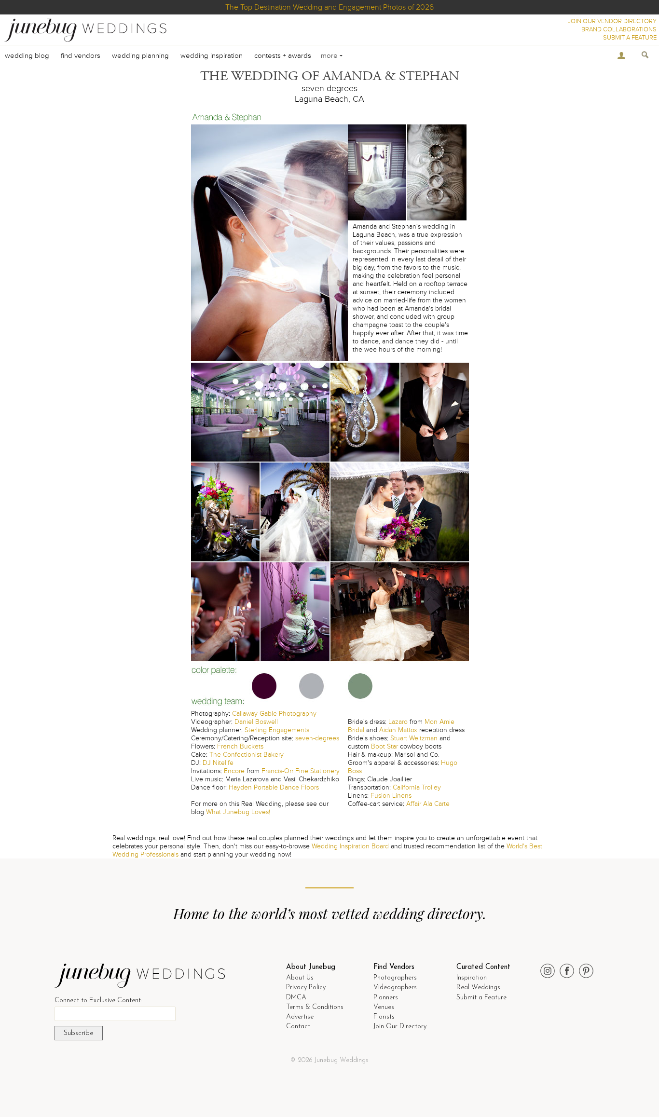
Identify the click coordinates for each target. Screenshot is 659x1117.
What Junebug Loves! (238, 812)
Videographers (395, 987)
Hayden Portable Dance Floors (274, 787)
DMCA (296, 997)
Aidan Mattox (398, 730)
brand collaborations (619, 29)
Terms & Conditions (314, 1007)
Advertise (300, 1017)
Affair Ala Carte (428, 804)
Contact (298, 1026)
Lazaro (398, 722)
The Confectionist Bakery (246, 754)
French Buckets (240, 746)
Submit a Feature (481, 997)
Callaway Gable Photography (274, 713)
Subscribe (79, 1033)
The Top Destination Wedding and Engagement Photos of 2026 (329, 7)
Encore (234, 771)
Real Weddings (478, 987)
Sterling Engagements (277, 730)
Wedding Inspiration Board (350, 846)
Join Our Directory (399, 1026)
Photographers (395, 977)
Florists (384, 1017)
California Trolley (417, 787)
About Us (300, 977)
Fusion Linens (391, 795)
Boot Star (384, 746)
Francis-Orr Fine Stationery (300, 771)
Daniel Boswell (256, 722)
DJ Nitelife (218, 763)
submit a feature (630, 37)
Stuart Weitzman (414, 738)
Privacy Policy (306, 987)
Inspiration (471, 977)
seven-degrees (317, 738)
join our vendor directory (612, 21)
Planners (385, 997)
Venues (383, 1007)
